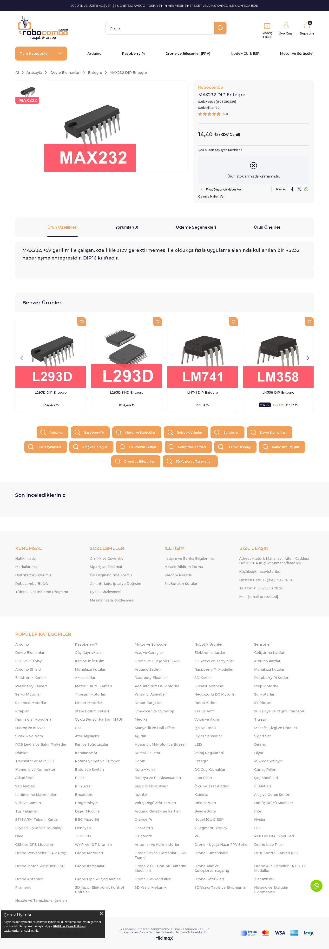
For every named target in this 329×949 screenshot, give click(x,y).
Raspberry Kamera (31, 686)
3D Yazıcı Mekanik (150, 887)
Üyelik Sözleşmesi (105, 592)
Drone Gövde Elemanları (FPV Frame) (161, 855)
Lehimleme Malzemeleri (36, 794)
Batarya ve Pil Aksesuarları (158, 778)
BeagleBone (205, 811)
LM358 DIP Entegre (278, 392)
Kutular (141, 794)
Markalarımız (26, 567)
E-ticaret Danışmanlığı (152, 929)
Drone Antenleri (29, 879)
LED (198, 744)
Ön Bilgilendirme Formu (111, 575)
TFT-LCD (83, 836)
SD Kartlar (203, 678)
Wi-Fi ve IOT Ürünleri (93, 844)
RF (196, 836)
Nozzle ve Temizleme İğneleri (41, 900)
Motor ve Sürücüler (297, 53)
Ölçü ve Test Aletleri (212, 786)
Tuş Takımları (27, 811)
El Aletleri (262, 786)
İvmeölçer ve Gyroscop (154, 711)
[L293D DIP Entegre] (50, 352)
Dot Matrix (144, 828)
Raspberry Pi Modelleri (214, 669)
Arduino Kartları (267, 661)
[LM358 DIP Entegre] (278, 352)
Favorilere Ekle (81, 321)
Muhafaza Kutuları (90, 669)
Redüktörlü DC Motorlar (215, 694)
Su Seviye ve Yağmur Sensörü (279, 711)
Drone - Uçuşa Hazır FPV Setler (221, 844)
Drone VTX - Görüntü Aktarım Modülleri (160, 868)
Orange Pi (143, 819)
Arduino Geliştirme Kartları (158, 811)
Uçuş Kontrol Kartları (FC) (276, 853)
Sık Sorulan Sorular (180, 583)
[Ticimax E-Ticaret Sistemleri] (164, 938)
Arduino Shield (28, 669)
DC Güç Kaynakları (210, 769)
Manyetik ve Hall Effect (155, 728)
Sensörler (231, 432)
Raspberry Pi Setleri (271, 678)
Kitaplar (22, 711)
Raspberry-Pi (86, 644)
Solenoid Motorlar (30, 703)
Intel (258, 811)
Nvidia (259, 819)
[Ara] (220, 28)
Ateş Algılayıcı (87, 736)
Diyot (258, 753)
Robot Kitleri (205, 703)
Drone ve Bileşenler (139, 461)
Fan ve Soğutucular (91, 744)
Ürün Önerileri (268, 227)
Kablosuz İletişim (285, 447)
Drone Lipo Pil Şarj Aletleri (98, 879)
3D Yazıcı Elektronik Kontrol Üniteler (99, 889)
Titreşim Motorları (90, 694)
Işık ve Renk (205, 728)
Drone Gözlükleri (209, 879)
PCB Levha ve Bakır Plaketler (40, 744)
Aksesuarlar (85, 678)
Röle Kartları (205, 803)
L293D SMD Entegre (127, 392)
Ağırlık (140, 736)
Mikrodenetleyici (268, 761)
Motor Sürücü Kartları (93, 686)
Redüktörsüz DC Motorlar (157, 686)
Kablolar (201, 794)
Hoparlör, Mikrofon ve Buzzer (160, 744)
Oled (19, 836)
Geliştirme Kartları (192, 447)
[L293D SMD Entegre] (126, 352)
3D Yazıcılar (264, 879)
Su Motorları (264, 694)
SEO (205, 929)
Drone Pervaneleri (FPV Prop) (41, 853)
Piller (79, 778)
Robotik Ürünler (189, 432)
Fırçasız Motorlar (209, 686)
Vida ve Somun (28, 803)
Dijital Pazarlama (184, 929)
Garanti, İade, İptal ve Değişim (115, 583)
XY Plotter (263, 703)
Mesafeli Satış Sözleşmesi (112, 600)
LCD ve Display (238, 447)
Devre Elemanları (273, 432)
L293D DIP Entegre (51, 392)
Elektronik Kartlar (142, 447)
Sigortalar (262, 736)
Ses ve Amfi (204, 711)
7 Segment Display (210, 828)
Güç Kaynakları (49, 447)
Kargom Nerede (178, 575)
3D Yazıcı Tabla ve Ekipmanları (221, 887)
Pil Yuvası (83, 786)
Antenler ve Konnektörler (157, 844)
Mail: (258, 596)
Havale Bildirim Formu (183, 567)
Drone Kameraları (90, 866)
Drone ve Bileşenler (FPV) (187, 53)
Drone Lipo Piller (269, 844)
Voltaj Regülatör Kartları (155, 803)
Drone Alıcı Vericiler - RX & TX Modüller (280, 868)
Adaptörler (24, 778)
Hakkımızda (25, 558)
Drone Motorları (89, 853)
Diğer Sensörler (208, 736)
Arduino (94, 53)
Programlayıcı (87, 803)
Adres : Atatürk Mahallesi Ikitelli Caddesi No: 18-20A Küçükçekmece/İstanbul (274, 561)
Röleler (21, 753)
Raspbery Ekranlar (151, 678)
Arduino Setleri (148, 669)
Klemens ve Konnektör (35, 769)
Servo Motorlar (28, 694)
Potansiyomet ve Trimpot (97, 761)
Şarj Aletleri (25, 786)
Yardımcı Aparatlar (150, 694)
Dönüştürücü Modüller (273, 803)
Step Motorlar (266, 686)
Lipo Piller (203, 778)
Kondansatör (86, 753)
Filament (23, 887)
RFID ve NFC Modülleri (274, 836)
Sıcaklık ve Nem (29, 736)
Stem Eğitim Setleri (92, 711)
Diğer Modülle (87, 811)
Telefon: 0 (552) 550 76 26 (261, 588)
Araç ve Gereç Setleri (272, 794)
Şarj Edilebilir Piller (151, 786)
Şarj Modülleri (266, 778)
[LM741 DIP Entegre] (202, 352)
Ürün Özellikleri (62, 227)
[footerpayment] (277, 933)
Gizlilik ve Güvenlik (106, 558)
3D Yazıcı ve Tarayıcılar (194, 461)
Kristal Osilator (147, 753)
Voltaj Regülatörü (209, 753)
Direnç (260, 744)
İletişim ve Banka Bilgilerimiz (189, 558)
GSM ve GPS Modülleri (34, 844)
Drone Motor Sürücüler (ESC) (40, 866)
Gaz (78, 728)
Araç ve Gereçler (94, 447)
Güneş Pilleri (265, 769)
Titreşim (261, 719)
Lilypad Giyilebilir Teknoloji (38, 828)
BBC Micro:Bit (87, 819)
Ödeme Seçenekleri (196, 227)
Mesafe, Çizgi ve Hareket (275, 728)
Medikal (141, 719)
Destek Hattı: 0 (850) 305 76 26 (266, 580)
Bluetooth (143, 836)
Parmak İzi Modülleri (33, 719)
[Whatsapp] (316, 886)
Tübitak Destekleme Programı (41, 592)
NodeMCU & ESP (245, 53)
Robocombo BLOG (31, 583)
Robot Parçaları (148, 703)
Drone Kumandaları (211, 853)
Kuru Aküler (145, 769)
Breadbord (84, 794)
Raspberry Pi (133, 53)
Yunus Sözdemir (151, 932)
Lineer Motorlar (88, 703)
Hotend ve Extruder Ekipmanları (271, 889)
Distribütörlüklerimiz (33, 575)
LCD (258, 828)
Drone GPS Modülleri (153, 879)
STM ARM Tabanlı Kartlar (37, 819)
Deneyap (83, 828)
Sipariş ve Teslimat (106, 567)
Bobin (140, 761)
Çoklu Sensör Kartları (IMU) (98, 719)
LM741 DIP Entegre (202, 392)
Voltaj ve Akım (206, 719)
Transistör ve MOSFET (34, 761)
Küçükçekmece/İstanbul (260, 571)
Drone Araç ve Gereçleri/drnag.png (211, 868)
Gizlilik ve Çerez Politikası (69, 926)
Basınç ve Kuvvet (30, 728)
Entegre (201, 761)
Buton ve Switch (89, 769)
